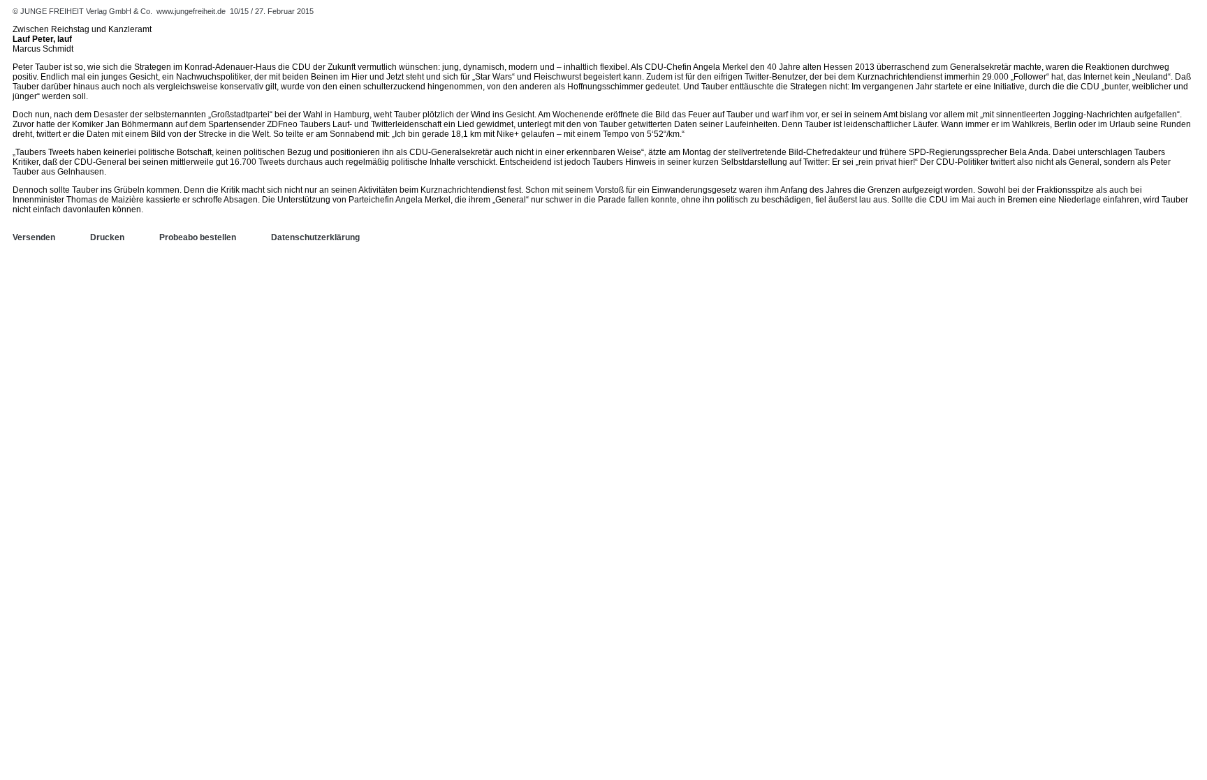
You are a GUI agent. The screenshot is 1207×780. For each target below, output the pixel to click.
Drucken (107, 237)
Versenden (34, 237)
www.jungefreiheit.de (191, 11)
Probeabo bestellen (197, 237)
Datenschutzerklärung (315, 237)
